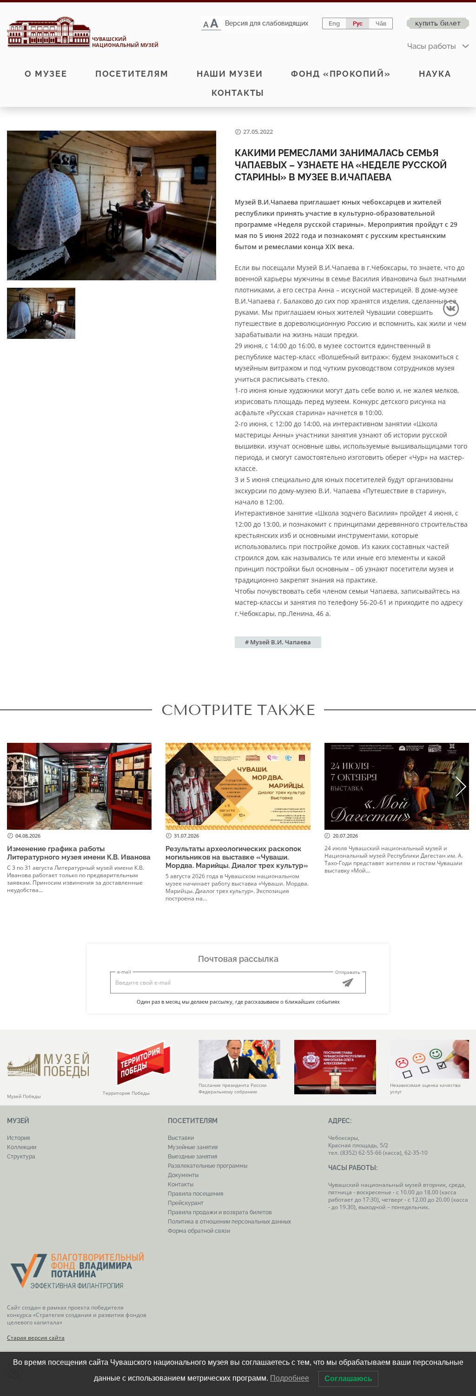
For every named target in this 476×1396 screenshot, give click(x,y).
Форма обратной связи (199, 1231)
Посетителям (132, 74)
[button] (461, 786)
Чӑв (381, 23)
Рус (358, 23)
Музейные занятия (193, 1147)
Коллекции (21, 1147)
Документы (183, 1175)
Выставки (181, 1138)
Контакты (238, 93)
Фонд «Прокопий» (341, 74)
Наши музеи (230, 74)
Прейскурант (186, 1203)
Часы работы (431, 46)
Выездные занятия (192, 1156)
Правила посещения (195, 1194)
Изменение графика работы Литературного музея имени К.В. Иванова (79, 853)
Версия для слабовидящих (266, 23)
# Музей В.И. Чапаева (278, 642)
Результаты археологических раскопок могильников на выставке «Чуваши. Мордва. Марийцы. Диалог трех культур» (237, 857)
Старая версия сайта (36, 1338)
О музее (46, 74)
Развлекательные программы (207, 1166)
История (18, 1138)
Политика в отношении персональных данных (229, 1221)
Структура (21, 1156)
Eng (334, 23)
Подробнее (289, 1378)
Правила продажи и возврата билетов (220, 1212)
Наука (435, 74)
